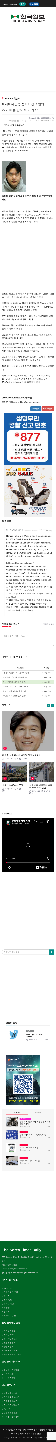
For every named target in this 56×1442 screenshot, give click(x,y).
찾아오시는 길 (10, 1315)
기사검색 (34, 4)
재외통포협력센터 (11, 1416)
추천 (36, 409)
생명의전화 (8, 1374)
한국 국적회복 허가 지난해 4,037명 (33, 1135)
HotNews (24, 1132)
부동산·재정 (9, 1304)
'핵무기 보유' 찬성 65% (12, 785)
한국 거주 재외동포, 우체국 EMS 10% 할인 (40, 786)
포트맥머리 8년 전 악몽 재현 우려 (16, 677)
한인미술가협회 (10, 1350)
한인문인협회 (9, 1331)
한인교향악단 (9, 1335)
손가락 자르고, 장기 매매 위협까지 (16, 686)
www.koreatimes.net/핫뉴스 (17, 397)
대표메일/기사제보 (9, 1265)
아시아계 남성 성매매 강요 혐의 (15, 682)
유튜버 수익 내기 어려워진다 (30, 1161)
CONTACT (13, 4)
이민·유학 (8, 1300)
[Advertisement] (28, 59)
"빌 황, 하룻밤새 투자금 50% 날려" (16, 673)
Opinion (30, 1031)
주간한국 (7, 1308)
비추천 (48, 409)
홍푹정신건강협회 (11, 1370)
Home (8, 98)
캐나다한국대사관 (11, 1405)
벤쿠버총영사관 (10, 1401)
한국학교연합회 (10, 1339)
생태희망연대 (9, 1378)
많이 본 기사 (39, 1112)
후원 (22, 4)
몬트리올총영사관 (11, 1397)
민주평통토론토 (10, 1413)
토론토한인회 (9, 1343)
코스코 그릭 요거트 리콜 (29, 1148)
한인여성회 (8, 1346)
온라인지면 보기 (11, 1292)
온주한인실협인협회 (12, 1354)
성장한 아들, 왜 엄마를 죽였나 (14, 691)
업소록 (7, 1311)
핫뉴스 (16, 98)
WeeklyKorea (25, 1119)
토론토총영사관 (10, 1393)
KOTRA (7, 1409)
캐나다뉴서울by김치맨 (22, 530)
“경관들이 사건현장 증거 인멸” (14, 696)
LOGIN (5, 4)
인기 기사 (17, 1112)
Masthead (8, 1288)
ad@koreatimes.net (29, 1273)
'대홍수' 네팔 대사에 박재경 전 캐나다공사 (21, 755)
